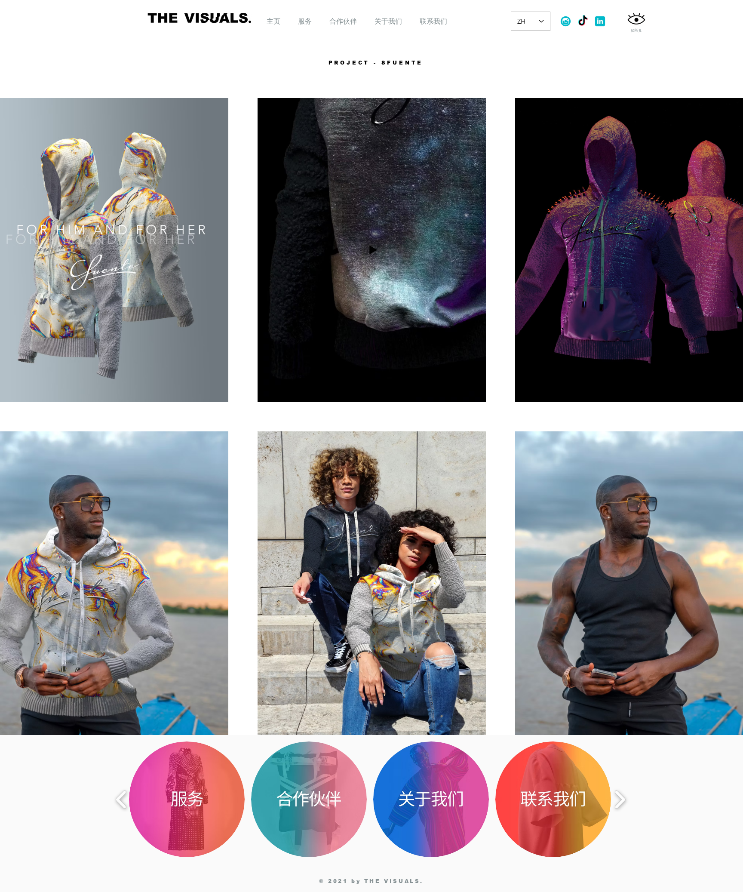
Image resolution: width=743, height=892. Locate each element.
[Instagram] (565, 21)
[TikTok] (583, 21)
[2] (600, 21)
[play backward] (121, 799)
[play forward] (619, 799)
